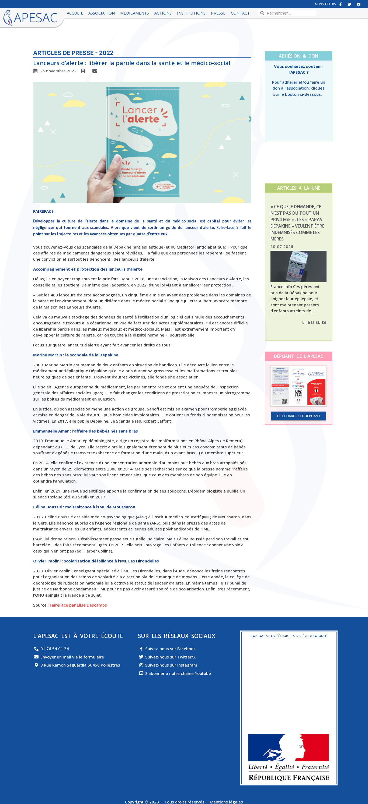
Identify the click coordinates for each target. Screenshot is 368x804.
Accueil (75, 13)
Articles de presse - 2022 (73, 52)
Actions (163, 13)
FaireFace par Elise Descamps (78, 605)
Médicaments (134, 13)
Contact (240, 13)
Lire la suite (314, 322)
